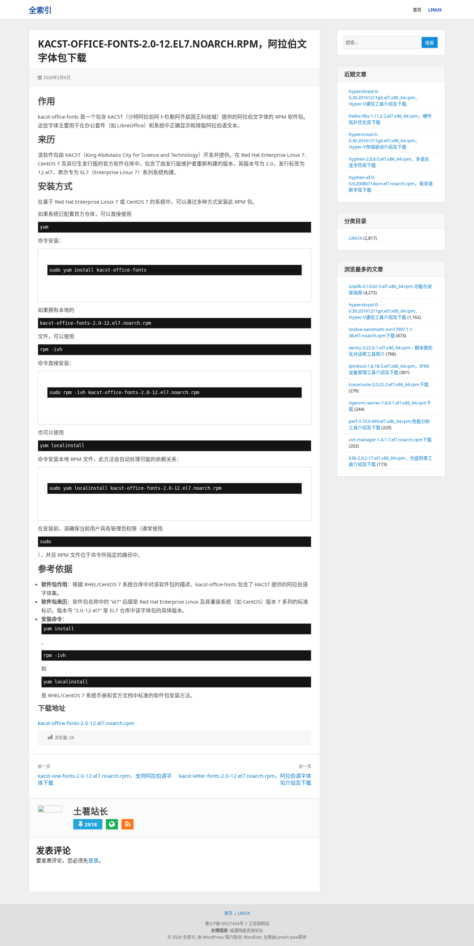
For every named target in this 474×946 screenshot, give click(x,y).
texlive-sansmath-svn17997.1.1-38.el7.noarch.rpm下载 (381, 332)
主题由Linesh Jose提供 (284, 937)
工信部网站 (258, 924)
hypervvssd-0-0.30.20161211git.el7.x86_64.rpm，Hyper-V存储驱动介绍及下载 (384, 140)
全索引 (40, 10)
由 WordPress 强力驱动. (220, 937)
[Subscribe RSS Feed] (127, 824)
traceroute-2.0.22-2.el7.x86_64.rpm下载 (389, 384)
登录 (93, 860)
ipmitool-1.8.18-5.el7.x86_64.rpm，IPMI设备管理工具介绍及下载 (389, 369)
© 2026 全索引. (182, 937)
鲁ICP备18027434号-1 (226, 924)
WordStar (252, 937)
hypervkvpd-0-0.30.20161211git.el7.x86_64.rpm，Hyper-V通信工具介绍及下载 (384, 97)
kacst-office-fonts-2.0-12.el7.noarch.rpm (86, 722)
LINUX (355, 238)
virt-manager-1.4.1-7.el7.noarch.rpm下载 (390, 439)
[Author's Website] (112, 824)
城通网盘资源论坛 (246, 931)
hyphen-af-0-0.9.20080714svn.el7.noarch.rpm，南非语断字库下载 (391, 183)
